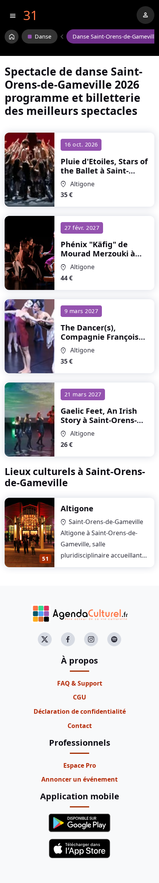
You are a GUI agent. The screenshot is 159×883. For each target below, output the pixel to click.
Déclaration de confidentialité (80, 711)
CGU (79, 697)
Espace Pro (79, 765)
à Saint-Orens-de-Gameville (104, 170)
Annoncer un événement (79, 779)
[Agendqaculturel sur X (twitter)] (45, 639)
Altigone (77, 508)
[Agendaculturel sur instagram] (91, 639)
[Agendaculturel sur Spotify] (114, 639)
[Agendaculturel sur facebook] (68, 639)
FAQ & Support (79, 683)
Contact (80, 725)
